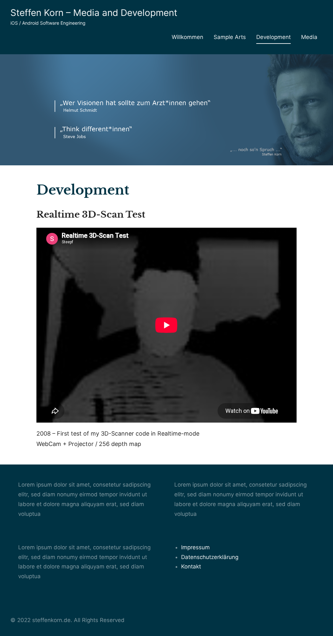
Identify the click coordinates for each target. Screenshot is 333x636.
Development (273, 37)
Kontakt (191, 566)
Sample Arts (230, 37)
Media (309, 37)
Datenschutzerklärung (209, 557)
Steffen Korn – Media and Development (93, 12)
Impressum (195, 547)
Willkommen (187, 37)
